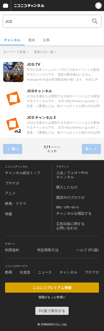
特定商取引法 (48, 250)
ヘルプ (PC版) (87, 250)
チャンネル (12, 40)
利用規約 (12, 250)
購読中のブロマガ (70, 197)
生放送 (25, 272)
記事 (46, 40)
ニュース (45, 272)
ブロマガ (12, 183)
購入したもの (66, 187)
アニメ (10, 193)
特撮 (8, 214)
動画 (32, 40)
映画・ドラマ (15, 203)
